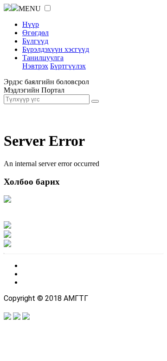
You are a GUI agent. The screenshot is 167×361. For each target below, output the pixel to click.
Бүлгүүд (35, 41)
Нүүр (30, 24)
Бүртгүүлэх (68, 66)
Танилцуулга (43, 58)
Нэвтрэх (35, 66)
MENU (30, 8)
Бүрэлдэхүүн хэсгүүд (55, 49)
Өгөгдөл (35, 33)
